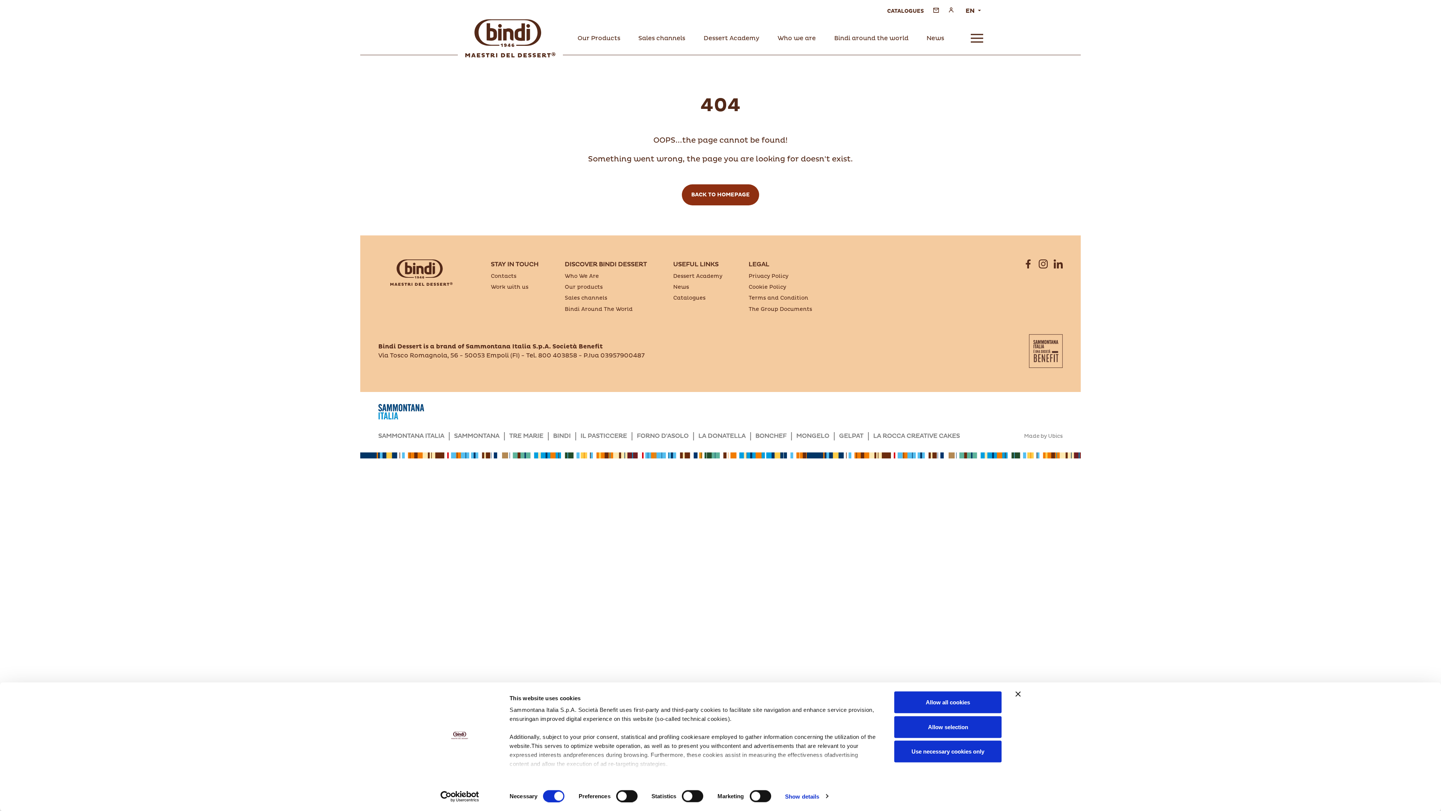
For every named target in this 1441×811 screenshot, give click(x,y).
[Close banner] (1018, 694)
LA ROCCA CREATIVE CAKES (916, 436)
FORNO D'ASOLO (663, 436)
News (681, 287)
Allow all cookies (948, 702)
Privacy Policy (768, 276)
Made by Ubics (1043, 436)
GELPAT (851, 436)
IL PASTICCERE (604, 436)
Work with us (509, 287)
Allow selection (948, 727)
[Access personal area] (951, 10)
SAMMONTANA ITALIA (411, 436)
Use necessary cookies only (948, 751)
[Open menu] (977, 38)
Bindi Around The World (599, 309)
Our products (584, 287)
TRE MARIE (526, 436)
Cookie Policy (767, 287)
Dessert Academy (697, 276)
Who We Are (582, 276)
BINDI (562, 436)
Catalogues (689, 298)
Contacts (503, 276)
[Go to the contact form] (936, 10)
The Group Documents (780, 309)
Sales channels (586, 298)
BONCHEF (771, 436)
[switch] (627, 796)
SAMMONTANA (476, 436)
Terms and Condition (778, 298)
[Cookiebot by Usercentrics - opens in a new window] (460, 796)
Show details (802, 796)
